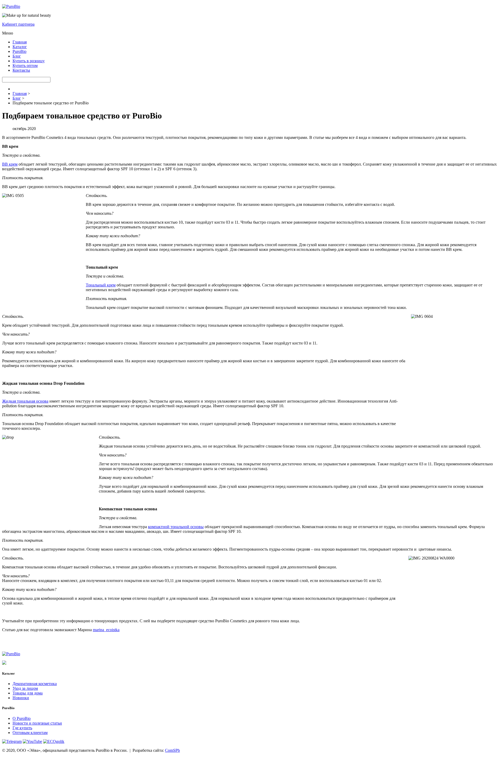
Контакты (21, 70)
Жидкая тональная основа (25, 401)
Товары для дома (28, 693)
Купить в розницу (29, 61)
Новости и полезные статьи (37, 723)
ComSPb (172, 750)
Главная (20, 42)
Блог (17, 56)
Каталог (20, 46)
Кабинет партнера (18, 24)
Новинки (21, 698)
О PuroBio (22, 718)
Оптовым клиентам (30, 732)
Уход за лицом (25, 688)
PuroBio (19, 51)
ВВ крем (10, 164)
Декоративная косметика (35, 683)
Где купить (22, 728)
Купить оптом (25, 65)
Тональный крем (101, 285)
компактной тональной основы (176, 526)
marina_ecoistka (106, 630)
